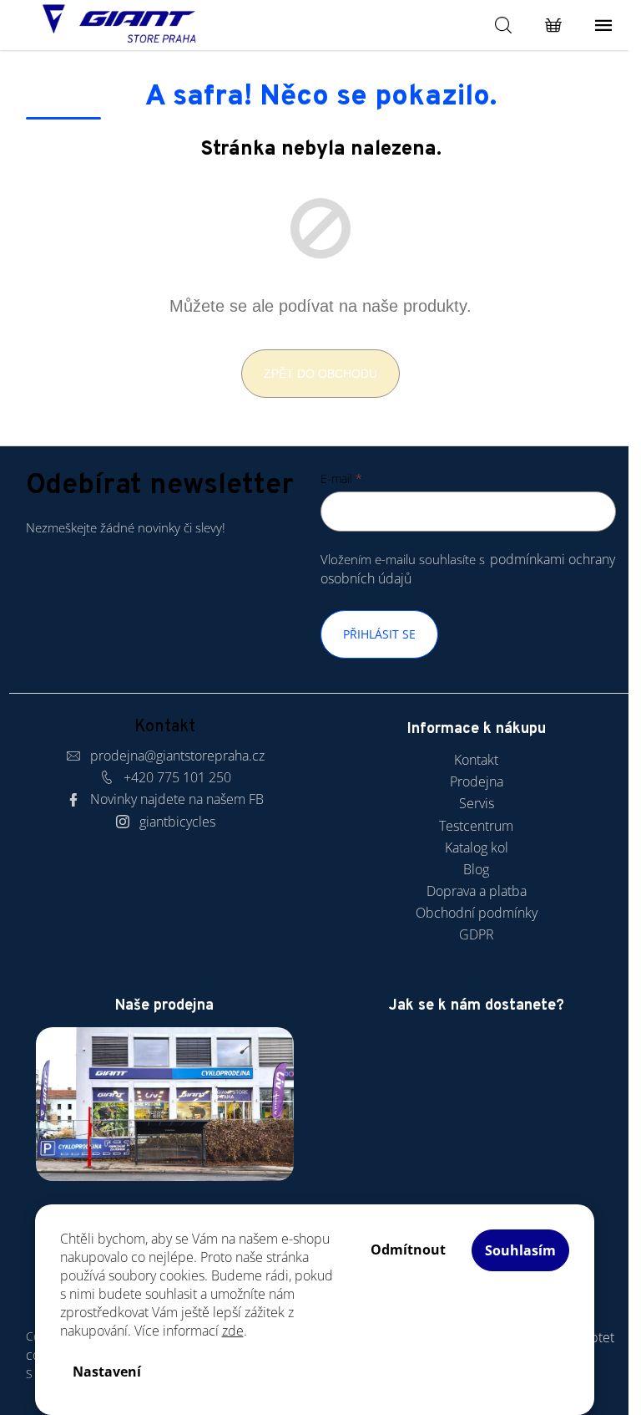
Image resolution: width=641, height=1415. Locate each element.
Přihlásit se (379, 634)
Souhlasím (520, 1250)
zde (233, 1330)
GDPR (476, 934)
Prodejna (476, 781)
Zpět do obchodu (320, 373)
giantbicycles (177, 821)
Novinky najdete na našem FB (177, 799)
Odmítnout (408, 1249)
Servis (476, 803)
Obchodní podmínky (477, 912)
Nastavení (107, 1371)
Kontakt (476, 760)
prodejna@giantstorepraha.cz (177, 755)
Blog (476, 869)
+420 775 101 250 (177, 777)
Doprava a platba (476, 891)
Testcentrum (476, 826)
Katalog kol (476, 847)
